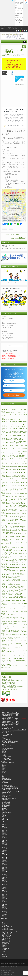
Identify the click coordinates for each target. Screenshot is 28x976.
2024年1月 (4, 853)
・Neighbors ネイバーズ (6, 676)
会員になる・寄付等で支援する (9, 798)
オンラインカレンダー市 (7, 929)
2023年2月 (4, 868)
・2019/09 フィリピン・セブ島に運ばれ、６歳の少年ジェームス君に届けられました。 (14, 628)
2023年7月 (4, 861)
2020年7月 (4, 903)
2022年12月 (5, 871)
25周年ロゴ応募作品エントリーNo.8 (10, 721)
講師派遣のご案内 (6, 778)
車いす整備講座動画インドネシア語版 (6, 757)
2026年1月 (4, 830)
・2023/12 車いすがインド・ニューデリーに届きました (13, 475)
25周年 (3, 921)
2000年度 (4, 767)
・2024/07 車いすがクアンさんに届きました (11, 442)
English (3, 813)
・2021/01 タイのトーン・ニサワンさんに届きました (13, 572)
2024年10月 (5, 843)
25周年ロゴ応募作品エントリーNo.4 (10, 715)
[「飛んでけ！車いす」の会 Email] (18, 31)
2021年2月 (4, 894)
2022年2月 (4, 884)
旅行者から (4, 943)
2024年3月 (4, 850)
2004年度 (4, 772)
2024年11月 (5, 841)
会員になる (4, 809)
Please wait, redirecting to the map (10, 727)
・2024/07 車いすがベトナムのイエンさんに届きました (13, 441)
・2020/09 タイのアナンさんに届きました (10, 579)
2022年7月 (4, 877)
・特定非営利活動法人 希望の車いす (9, 682)
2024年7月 (4, 847)
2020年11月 (5, 897)
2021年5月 (4, 890)
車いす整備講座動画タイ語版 (6, 760)
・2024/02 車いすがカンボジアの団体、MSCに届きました (14, 455)
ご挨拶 (3, 925)
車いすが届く (5, 782)
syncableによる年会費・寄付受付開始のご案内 (18, 238)
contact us (4, 725)
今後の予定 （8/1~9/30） (7, 745)
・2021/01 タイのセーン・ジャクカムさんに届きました (13, 574)
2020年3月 (4, 907)
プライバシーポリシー (7, 737)
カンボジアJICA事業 (6, 936)
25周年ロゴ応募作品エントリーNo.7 (10, 720)
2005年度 (4, 774)
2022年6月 (4, 878)
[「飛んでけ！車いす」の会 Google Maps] (20, 31)
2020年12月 (5, 895)
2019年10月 (5, 910)
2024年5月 (4, 849)
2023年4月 (4, 866)
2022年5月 (4, 880)
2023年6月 (4, 863)
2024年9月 (4, 844)
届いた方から (5, 941)
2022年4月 (4, 881)
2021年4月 (4, 891)
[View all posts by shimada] (19, 54)
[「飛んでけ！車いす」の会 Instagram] (16, 31)
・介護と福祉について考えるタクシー (9, 689)
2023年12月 (5, 854)
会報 (3, 939)
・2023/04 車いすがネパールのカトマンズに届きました (13, 508)
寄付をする (4, 811)
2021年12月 (5, 886)
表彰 (3, 776)
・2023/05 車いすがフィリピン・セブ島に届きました (13, 502)
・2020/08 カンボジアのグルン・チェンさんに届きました (14, 580)
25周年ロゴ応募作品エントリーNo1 (10, 724)
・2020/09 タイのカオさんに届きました (10, 577)
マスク (4, 229)
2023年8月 (4, 860)
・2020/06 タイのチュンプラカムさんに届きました (12, 591)
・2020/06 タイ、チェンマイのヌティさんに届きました (13, 589)
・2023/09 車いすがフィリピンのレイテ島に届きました (13, 488)
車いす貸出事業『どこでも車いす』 (10, 786)
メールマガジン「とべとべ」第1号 (11, 234)
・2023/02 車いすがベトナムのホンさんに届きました (13, 518)
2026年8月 (4, 824)
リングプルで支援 (6, 801)
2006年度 (4, 775)
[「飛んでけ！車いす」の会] (14, 36)
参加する (4, 794)
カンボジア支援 (9, 55)
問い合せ (4, 751)
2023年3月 (4, 867)
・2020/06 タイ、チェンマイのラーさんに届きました (13, 590)
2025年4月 (4, 837)
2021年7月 (4, 888)
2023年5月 (4, 864)
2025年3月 (4, 839)
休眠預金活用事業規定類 (7, 748)
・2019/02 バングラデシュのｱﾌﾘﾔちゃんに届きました (13, 661)
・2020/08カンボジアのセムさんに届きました (11, 583)
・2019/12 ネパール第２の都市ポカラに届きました (12, 617)
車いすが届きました (6, 779)
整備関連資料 (5, 942)
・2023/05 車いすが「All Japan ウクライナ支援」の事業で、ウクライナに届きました (13, 500)
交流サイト (4, 744)
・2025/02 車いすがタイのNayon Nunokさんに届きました (14, 427)
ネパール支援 (5, 735)
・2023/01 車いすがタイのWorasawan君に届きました (13, 526)
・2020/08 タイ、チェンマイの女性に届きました (12, 587)
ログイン (4, 954)
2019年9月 (4, 911)
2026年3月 (4, 829)
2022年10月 (5, 873)
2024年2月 (4, 851)
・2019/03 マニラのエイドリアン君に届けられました (13, 660)
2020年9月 (4, 900)
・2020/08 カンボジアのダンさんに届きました (11, 584)
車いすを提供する (6, 802)
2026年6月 (4, 826)
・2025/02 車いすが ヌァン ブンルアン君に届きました (13, 412)
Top (3, 922)
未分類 (3, 945)
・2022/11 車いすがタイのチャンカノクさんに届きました (14, 527)
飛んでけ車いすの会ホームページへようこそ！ (12, 791)
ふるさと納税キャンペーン (8, 731)
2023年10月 (5, 857)
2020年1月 (4, 908)
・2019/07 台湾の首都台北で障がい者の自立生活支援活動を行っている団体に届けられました (14, 638)
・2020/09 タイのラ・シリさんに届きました (11, 576)
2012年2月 (4, 915)
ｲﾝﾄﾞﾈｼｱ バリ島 (6, 792)
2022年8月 (4, 876)
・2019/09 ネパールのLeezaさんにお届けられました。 (13, 630)
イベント (4, 928)
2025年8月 (4, 834)
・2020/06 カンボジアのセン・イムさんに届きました (13, 593)
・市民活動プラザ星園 (6, 678)
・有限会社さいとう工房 (6, 679)
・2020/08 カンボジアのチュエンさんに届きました (12, 586)
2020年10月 (5, 898)
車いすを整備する (6, 805)
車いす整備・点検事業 (7, 785)
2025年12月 (5, 831)
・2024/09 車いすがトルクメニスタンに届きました (12, 438)
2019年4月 (4, 913)
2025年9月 (4, 833)
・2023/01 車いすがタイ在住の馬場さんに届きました (13, 519)
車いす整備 (4, 949)
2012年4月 (4, 914)
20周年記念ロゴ (5, 799)
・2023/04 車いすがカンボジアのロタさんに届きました (13, 505)
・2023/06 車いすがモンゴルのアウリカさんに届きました (14, 498)
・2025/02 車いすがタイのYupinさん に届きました (12, 419)
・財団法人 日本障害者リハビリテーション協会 (12, 686)
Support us (4, 818)
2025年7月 (4, 836)
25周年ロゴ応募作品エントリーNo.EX (10, 722)
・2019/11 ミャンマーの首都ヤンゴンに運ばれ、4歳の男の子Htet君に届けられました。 (14, 625)
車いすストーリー (6, 781)
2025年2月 (4, 840)
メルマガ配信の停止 (6, 739)
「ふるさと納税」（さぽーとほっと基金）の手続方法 (14, 730)
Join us (3, 816)
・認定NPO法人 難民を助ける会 (8, 685)
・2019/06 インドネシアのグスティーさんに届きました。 (14, 646)
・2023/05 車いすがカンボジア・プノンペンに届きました (14, 503)
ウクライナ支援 (5, 933)
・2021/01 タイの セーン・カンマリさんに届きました (13, 573)
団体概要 (4, 752)
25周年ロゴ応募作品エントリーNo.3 (10, 714)
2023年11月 (5, 856)
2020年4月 (4, 905)
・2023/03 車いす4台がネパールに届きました (11, 509)
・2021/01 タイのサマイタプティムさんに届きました (13, 570)
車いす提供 (4, 948)
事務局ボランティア (6, 795)
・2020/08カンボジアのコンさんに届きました (11, 582)
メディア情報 (5, 938)
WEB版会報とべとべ (6, 728)
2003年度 (4, 771)
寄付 (10, 229)
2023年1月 (4, 870)
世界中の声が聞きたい (7, 812)
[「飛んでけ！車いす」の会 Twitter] (26, 31)
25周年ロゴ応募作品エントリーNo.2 (10, 712)
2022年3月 (4, 883)
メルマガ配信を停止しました (8, 742)
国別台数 (4, 808)
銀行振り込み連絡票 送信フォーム (10, 788)
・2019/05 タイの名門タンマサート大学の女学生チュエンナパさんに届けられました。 (14, 650)
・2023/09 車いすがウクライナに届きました (11, 481)
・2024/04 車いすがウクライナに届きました (11, 444)
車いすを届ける (5, 806)
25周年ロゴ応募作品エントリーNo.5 (10, 717)
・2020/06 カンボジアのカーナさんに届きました (12, 594)
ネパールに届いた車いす (7, 734)
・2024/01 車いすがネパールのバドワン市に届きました (13, 456)
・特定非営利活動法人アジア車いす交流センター (12, 680)
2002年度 (4, 769)
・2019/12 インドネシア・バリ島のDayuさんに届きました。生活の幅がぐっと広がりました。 (13, 622)
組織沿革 (4, 765)
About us (4, 815)
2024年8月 (4, 846)
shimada (16, 54)
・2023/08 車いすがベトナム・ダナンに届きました (12, 489)
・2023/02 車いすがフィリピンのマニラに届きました (13, 516)
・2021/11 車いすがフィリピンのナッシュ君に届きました (14, 559)
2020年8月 (4, 901)
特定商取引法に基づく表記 (8, 762)
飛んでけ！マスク (16, 55)
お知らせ (4, 924)
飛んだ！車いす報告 (6, 789)
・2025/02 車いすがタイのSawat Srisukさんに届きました (14, 431)
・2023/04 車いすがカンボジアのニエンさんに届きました (14, 506)
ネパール (4, 755)
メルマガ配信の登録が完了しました (10, 741)
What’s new (5, 819)
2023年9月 (4, 859)
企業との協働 (5, 747)
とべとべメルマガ (6, 926)
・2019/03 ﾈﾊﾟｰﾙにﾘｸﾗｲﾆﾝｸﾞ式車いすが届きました (12, 658)
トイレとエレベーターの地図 (8, 931)
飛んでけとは (5, 796)
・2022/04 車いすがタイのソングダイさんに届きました (13, 529)
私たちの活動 (5, 764)
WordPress (4, 956)
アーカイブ (4, 732)
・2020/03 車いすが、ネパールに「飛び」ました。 (12, 596)
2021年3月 (4, 893)
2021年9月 (4, 887)
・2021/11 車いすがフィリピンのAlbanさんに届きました (13, 560)
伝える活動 (4, 749)
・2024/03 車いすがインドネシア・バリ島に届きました (13, 454)
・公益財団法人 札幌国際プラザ (8, 687)
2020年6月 (4, 904)
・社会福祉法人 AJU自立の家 (8, 683)
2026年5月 (4, 827)
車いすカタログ (5, 784)
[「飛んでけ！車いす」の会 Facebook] (24, 31)
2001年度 (4, 768)
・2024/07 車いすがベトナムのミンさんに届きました (13, 439)
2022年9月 (4, 874)
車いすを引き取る (6, 803)
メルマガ (4, 738)
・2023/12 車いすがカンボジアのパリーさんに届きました (14, 476)
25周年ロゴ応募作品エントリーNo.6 (14, 718)
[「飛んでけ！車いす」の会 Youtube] (22, 31)
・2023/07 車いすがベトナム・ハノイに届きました (12, 496)
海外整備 (4, 754)
